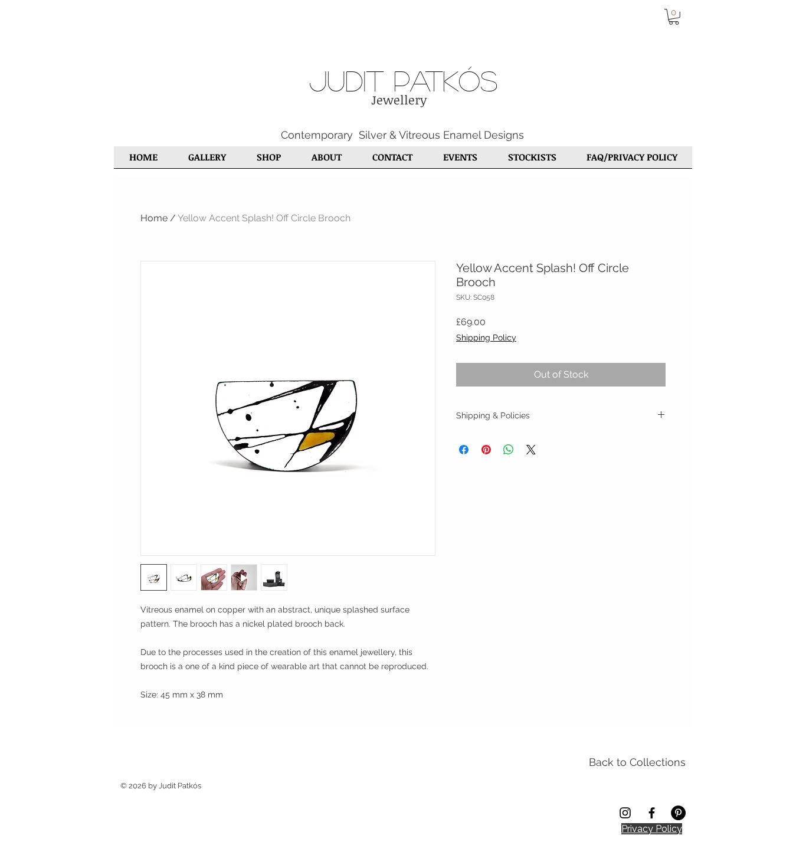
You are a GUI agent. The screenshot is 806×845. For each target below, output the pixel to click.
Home (154, 218)
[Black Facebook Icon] (651, 812)
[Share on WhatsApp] (509, 450)
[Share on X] (531, 450)
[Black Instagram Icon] (625, 812)
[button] (673, 17)
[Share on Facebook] (464, 450)
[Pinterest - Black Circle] (678, 812)
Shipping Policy (486, 337)
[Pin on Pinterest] (486, 450)
